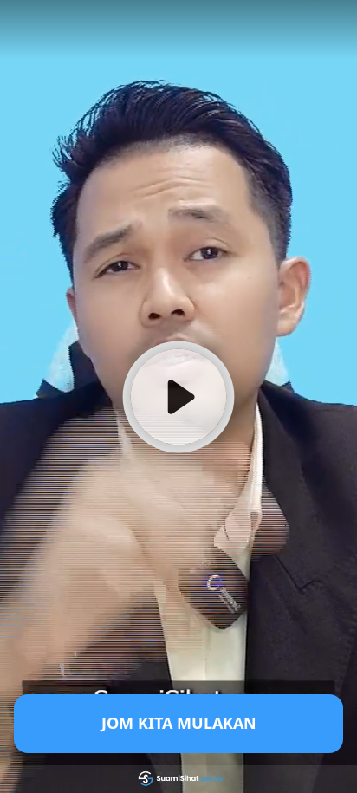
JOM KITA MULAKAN (178, 722)
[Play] (178, 396)
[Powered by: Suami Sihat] (178, 779)
